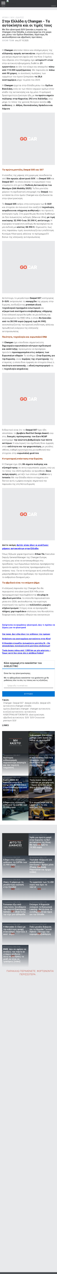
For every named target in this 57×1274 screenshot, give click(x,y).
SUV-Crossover (37, 717)
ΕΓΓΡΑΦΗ (28, 694)
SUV (27, 717)
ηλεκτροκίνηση (36, 714)
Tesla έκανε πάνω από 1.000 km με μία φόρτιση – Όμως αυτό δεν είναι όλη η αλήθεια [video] (26, 651)
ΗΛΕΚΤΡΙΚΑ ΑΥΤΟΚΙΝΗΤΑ (15, 714)
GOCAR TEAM (8, 40)
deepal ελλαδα (32, 703)
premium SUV (9, 720)
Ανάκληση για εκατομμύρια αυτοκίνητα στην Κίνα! (26, 639)
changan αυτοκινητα (40, 708)
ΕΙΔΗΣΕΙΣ (20, 17)
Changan (7, 703)
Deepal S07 (18, 703)
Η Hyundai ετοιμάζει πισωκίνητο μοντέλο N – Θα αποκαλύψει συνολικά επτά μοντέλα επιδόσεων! (26, 644)
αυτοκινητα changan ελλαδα (17, 705)
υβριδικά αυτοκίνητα (13, 717)
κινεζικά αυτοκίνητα (13, 711)
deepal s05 (45, 703)
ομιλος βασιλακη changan (16, 708)
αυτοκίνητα (30, 711)
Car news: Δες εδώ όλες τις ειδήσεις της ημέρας (26, 634)
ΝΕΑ (12, 17)
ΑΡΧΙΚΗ (5, 17)
